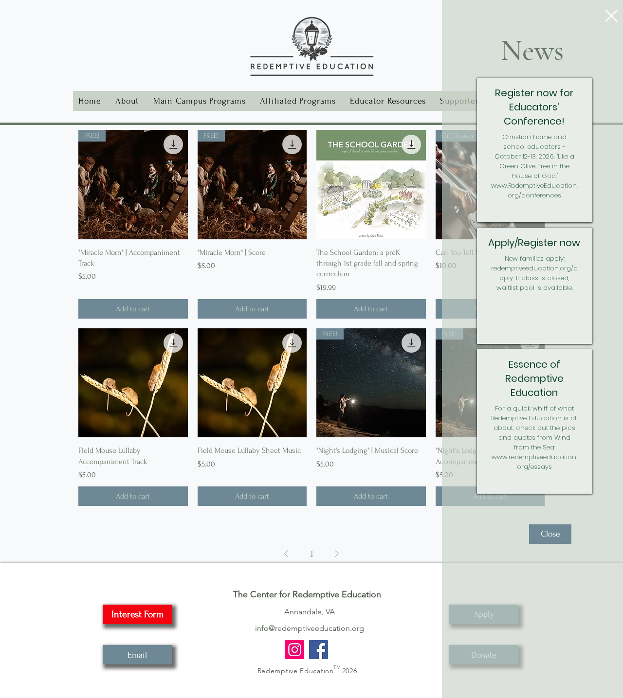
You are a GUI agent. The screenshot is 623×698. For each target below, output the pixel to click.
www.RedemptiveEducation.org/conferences (534, 190)
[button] (611, 15)
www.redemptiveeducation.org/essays (534, 461)
